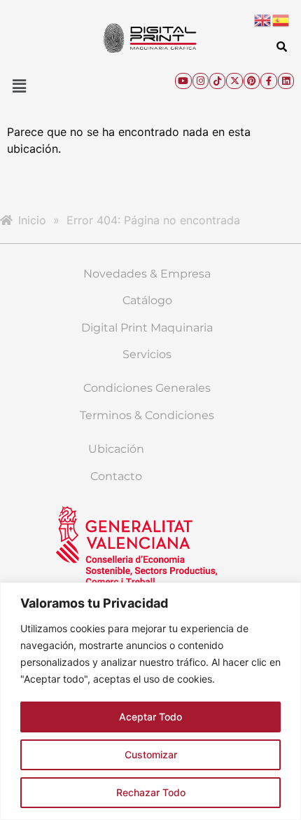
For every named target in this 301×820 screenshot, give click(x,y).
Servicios (147, 354)
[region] (150, 701)
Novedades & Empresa (147, 273)
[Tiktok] (217, 81)
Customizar (151, 754)
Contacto (116, 476)
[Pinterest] (252, 81)
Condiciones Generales (147, 388)
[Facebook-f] (268, 81)
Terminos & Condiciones (147, 415)
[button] (19, 86)
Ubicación (116, 449)
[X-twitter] (234, 81)
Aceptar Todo (150, 717)
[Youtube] (183, 81)
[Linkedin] (286, 81)
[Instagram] (200, 81)
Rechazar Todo (151, 792)
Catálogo (147, 300)
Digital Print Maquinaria (147, 327)
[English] (263, 19)
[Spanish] (281, 19)
